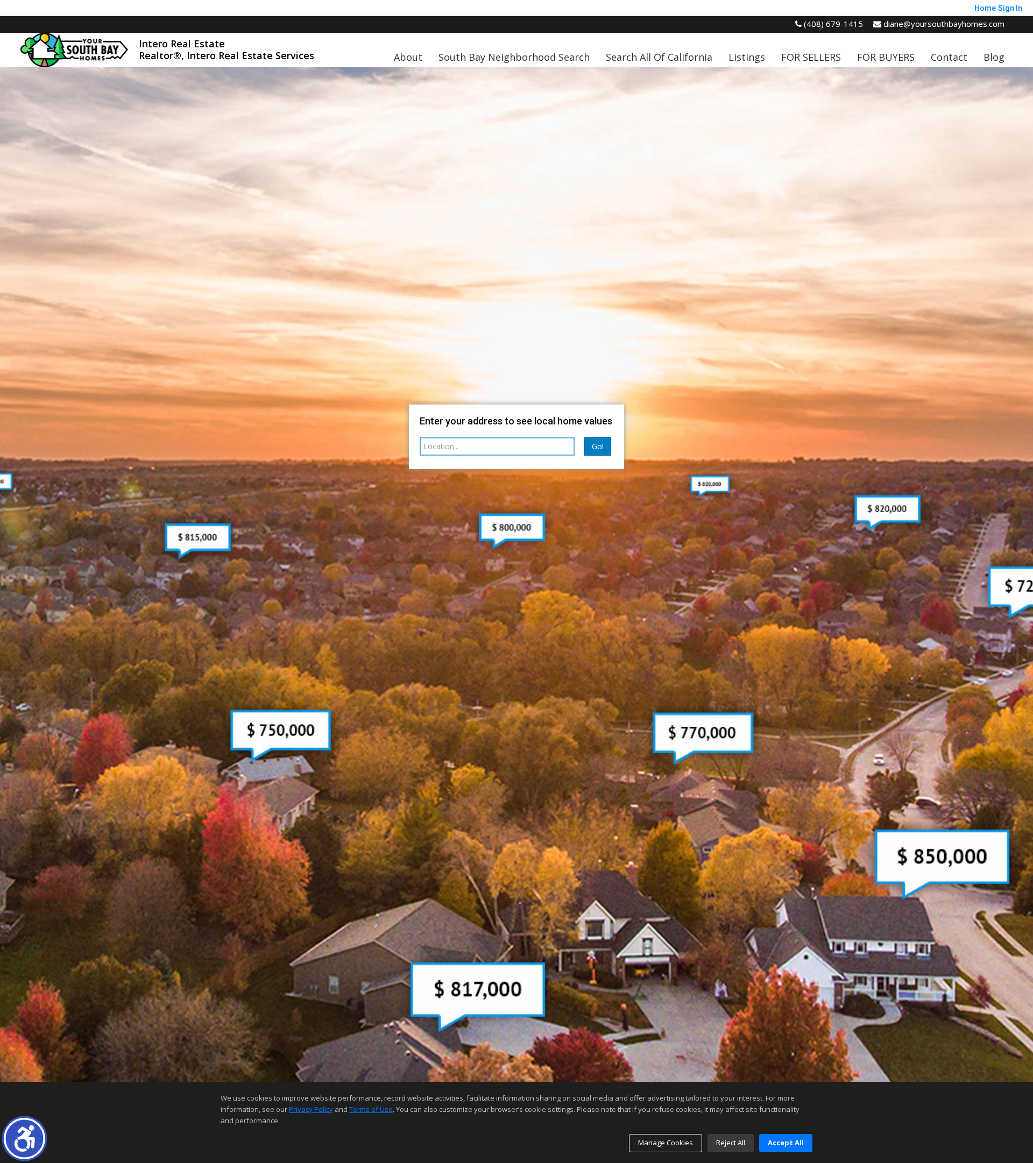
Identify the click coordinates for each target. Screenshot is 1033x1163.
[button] (24, 1138)
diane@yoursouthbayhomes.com (942, 23)
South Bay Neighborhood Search (514, 57)
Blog (994, 57)
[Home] (74, 48)
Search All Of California (659, 57)
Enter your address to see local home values (516, 421)
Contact (949, 57)
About (408, 57)
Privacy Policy (311, 1109)
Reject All (730, 1142)
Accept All (786, 1142)
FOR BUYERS (886, 57)
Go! (598, 446)
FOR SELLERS (811, 57)
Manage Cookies (665, 1142)
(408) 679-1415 (832, 23)
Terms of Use (371, 1109)
